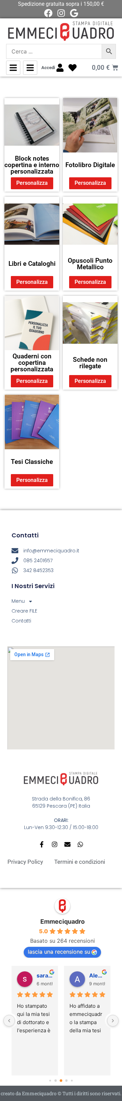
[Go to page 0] (50, 1081)
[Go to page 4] (72, 1081)
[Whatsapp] (80, 844)
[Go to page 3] (66, 1081)
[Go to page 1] (56, 1081)
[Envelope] (67, 844)
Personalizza (32, 183)
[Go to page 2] (61, 1080)
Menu (18, 601)
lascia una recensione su (59, 951)
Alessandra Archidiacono (97, 975)
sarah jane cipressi (45, 975)
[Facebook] (48, 13)
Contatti (21, 620)
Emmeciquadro (62, 921)
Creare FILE (24, 611)
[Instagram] (61, 13)
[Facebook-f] (42, 844)
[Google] (74, 13)
